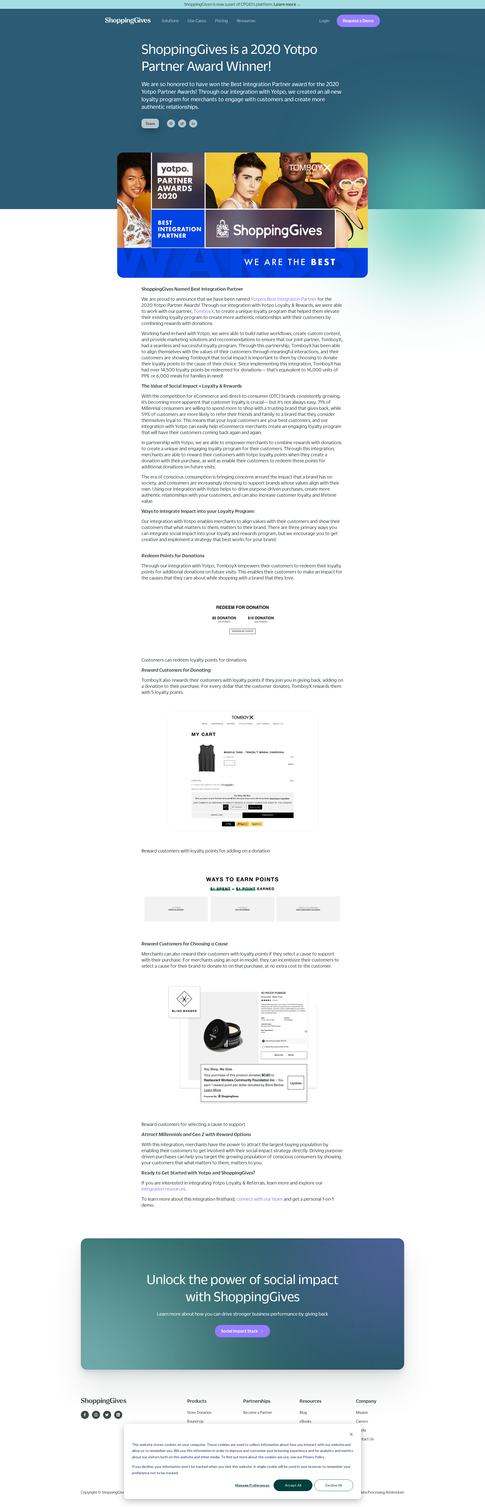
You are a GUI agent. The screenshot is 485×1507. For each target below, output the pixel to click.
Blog (303, 1412)
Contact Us (365, 1439)
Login (324, 20)
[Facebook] (171, 123)
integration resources (163, 1188)
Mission (362, 1412)
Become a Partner (257, 1412)
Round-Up (195, 1421)
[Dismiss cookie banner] (351, 1435)
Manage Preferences (252, 1485)
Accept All (293, 1485)
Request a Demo (358, 20)
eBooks (305, 1421)
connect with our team (259, 1198)
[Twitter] (182, 123)
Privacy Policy (313, 1457)
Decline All (333, 1485)
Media (361, 1430)
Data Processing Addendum (381, 1492)
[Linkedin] (193, 123)
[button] (170, 21)
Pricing (221, 20)
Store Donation (199, 1412)
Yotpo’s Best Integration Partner (284, 299)
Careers (362, 1421)
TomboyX (203, 311)
